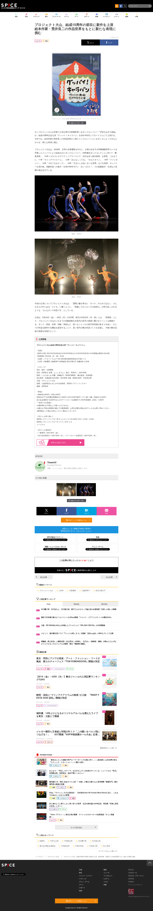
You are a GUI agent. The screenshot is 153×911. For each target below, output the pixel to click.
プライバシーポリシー (135, 885)
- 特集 (105, 885)
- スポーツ (81, 888)
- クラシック (82, 879)
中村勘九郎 (68, 841)
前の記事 (43, 577)
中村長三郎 (93, 846)
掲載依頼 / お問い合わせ (136, 876)
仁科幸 (61, 590)
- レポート (106, 879)
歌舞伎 (42, 841)
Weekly (76, 604)
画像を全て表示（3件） (78, 123)
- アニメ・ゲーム (83, 882)
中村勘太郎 (65, 846)
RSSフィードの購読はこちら (77, 520)
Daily (48, 604)
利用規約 (131, 882)
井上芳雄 (106, 846)
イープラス (39, 856)
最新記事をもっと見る (107, 748)
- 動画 (105, 870)
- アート (81, 885)
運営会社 (131, 870)
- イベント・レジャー (85, 876)
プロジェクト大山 (46, 590)
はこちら (62, 442)
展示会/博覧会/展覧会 (48, 846)
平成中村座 (79, 846)
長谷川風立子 (101, 590)
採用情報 (131, 879)
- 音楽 (80, 870)
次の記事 (109, 577)
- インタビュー (107, 876)
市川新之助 (96, 841)
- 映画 (80, 891)
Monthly (104, 604)
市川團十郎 (82, 841)
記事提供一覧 (132, 873)
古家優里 (72, 590)
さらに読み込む (76, 827)
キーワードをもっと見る (107, 851)
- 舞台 (80, 873)
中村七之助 (54, 841)
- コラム (105, 882)
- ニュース (106, 873)
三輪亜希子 (86, 590)
